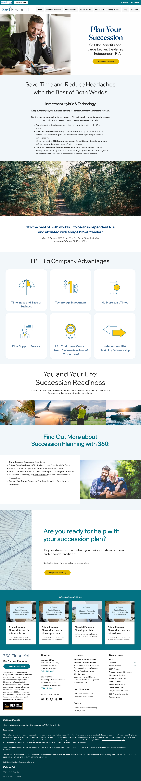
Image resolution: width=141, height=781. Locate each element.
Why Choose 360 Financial (120, 691)
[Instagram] (51, 699)
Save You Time (40, 474)
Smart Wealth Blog (117, 684)
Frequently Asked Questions (120, 672)
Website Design (8, 776)
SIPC (48, 747)
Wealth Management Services (86, 665)
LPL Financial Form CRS (11, 720)
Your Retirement (41, 468)
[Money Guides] (135, 665)
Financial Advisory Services (85, 659)
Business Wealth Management (86, 680)
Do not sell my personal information (75, 742)
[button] (54, 9)
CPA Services (79, 674)
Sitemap (18, 776)
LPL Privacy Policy (9, 767)
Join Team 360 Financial (83, 694)
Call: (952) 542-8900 (130, 2)
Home (111, 659)
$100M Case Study (18, 465)
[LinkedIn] (42, 699)
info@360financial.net (50, 694)
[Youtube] (60, 699)
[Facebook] (47, 699)
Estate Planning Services (84, 671)
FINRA (42, 747)
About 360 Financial (117, 678)
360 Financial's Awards (118, 694)
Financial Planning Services (85, 662)
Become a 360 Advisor (83, 697)
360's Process (114, 669)
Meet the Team (115, 681)
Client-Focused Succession (21, 462)
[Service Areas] (135, 697)
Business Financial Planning (85, 677)
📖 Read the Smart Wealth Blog (70, 597)
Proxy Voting (8, 730)
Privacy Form (79, 711)
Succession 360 (80, 682)
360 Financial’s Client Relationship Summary (19, 762)
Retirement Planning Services (86, 668)
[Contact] (135, 662)
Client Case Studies (117, 675)
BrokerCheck (54, 725)
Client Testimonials (116, 688)
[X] (56, 699)
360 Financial (14, 772)
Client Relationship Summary (85, 708)
